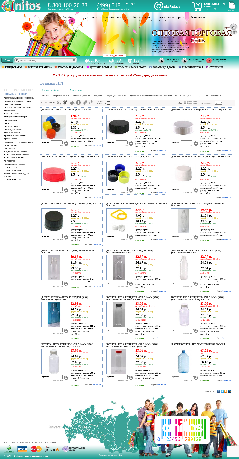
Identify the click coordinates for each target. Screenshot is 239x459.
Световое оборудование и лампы (19, 142)
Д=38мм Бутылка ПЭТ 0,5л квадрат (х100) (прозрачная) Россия (64, 298)
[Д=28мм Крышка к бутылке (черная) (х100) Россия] (53, 232)
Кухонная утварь (12, 126)
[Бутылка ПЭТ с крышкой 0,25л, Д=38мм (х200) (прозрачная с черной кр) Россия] (118, 326)
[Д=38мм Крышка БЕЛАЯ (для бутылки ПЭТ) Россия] (183, 139)
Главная (67, 17)
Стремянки (10, 148)
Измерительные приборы (16, 116)
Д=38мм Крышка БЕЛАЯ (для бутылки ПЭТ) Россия (201, 109)
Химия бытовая (192, 67)
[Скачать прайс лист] (231, 8)
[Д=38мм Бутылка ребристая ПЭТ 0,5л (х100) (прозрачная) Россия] (183, 279)
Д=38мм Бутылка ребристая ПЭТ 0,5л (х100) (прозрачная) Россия (196, 251)
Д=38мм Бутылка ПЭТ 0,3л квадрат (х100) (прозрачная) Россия (129, 251)
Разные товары (11, 139)
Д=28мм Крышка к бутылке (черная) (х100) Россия (71, 203)
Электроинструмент (13, 170)
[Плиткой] (186, 103)
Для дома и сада (12, 113)
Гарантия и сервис (171, 17)
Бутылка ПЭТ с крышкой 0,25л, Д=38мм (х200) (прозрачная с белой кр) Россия (197, 298)
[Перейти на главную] (21, 10)
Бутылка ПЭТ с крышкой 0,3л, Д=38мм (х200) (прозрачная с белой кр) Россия (67, 345)
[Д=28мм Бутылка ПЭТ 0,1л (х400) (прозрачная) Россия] (53, 279)
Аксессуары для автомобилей (18, 101)
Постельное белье (12, 132)
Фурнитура (10, 161)
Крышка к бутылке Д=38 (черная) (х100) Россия (134, 109)
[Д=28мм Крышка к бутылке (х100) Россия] (53, 139)
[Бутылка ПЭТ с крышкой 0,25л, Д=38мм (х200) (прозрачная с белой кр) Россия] (183, 326)
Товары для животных (15, 157)
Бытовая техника (40, 67)
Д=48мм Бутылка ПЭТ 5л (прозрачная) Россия (198, 344)
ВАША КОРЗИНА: (214, 4)
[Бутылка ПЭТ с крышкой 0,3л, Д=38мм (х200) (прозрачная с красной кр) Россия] (118, 373)
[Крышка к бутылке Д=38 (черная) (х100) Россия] (118, 139)
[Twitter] (222, 391)
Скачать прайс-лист (52, 90)
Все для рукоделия (13, 104)
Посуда (96, 95)
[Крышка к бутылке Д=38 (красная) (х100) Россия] (53, 185)
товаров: (207, 6)
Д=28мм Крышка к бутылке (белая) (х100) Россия (200, 156)
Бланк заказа (76, 90)
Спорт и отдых (11, 145)
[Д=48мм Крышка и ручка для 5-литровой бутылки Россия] (118, 232)
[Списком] (190, 102)
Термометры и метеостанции (17, 151)
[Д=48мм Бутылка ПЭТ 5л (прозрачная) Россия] (183, 373)
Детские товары (101, 67)
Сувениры (216, 67)
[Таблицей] (195, 102)
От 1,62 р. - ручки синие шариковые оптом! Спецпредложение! (95, 75)
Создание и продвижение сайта (110, 455)
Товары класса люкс (132, 67)
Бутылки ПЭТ (217, 95)
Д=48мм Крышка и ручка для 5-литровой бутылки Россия (136, 204)
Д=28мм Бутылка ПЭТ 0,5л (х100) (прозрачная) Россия (197, 204)
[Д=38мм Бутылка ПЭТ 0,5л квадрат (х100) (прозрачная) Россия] (53, 326)
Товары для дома (164, 67)
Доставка (90, 17)
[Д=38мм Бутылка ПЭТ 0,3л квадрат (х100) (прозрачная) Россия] (118, 279)
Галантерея (10, 110)
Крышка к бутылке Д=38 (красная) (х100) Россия (70, 156)
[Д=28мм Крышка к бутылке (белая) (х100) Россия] (183, 185)
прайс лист (231, 10)
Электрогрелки (11, 167)
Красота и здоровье (71, 67)
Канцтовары (13, 67)
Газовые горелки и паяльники (18, 107)
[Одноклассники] (226, 391)
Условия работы (114, 17)
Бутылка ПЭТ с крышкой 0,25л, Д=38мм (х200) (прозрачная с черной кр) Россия (132, 298)
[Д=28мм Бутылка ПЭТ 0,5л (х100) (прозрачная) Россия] (183, 232)
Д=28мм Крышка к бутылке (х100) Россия (66, 109)
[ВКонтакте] (218, 391)
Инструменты (11, 120)
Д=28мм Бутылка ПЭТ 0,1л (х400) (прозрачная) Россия (67, 251)
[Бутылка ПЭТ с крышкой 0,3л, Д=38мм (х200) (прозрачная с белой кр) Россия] (53, 373)
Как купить (141, 17)
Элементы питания (13, 179)
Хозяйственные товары (15, 164)
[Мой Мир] (229, 391)
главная (45, 95)
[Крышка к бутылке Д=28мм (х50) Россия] (118, 185)
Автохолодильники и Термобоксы (19, 98)
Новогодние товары (13, 129)
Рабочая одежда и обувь (15, 135)
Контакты (197, 17)
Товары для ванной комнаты (17, 154)
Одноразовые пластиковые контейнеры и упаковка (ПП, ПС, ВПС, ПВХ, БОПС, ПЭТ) (167, 95)
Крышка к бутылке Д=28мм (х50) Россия (130, 156)
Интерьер (9, 123)
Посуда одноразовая (115, 95)
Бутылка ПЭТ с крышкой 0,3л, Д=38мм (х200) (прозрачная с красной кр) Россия (132, 345)
